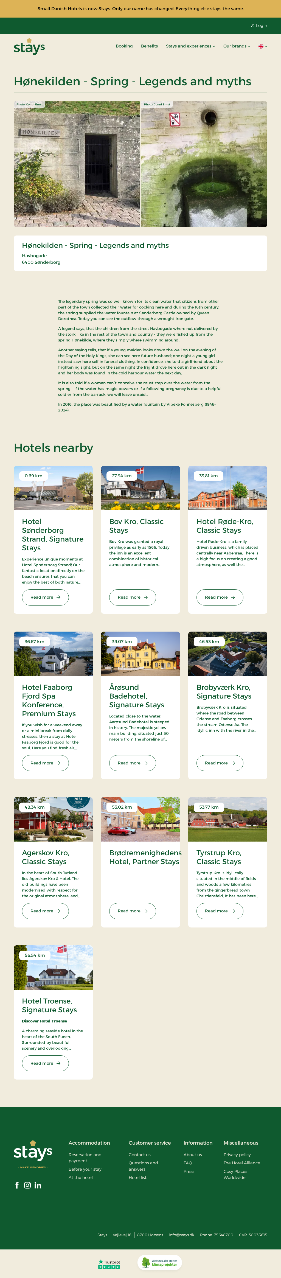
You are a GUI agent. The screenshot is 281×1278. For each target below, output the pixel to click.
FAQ (188, 1162)
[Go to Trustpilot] (109, 1264)
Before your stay (85, 1169)
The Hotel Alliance (242, 1162)
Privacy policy (237, 1154)
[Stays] (29, 46)
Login (261, 25)
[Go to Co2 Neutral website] (159, 1264)
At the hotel (81, 1177)
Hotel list (138, 1177)
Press (189, 1171)
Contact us (140, 1154)
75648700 (223, 1234)
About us (193, 1154)
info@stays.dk (181, 1234)
